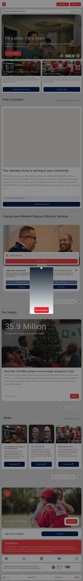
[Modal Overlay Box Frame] (41, 290)
